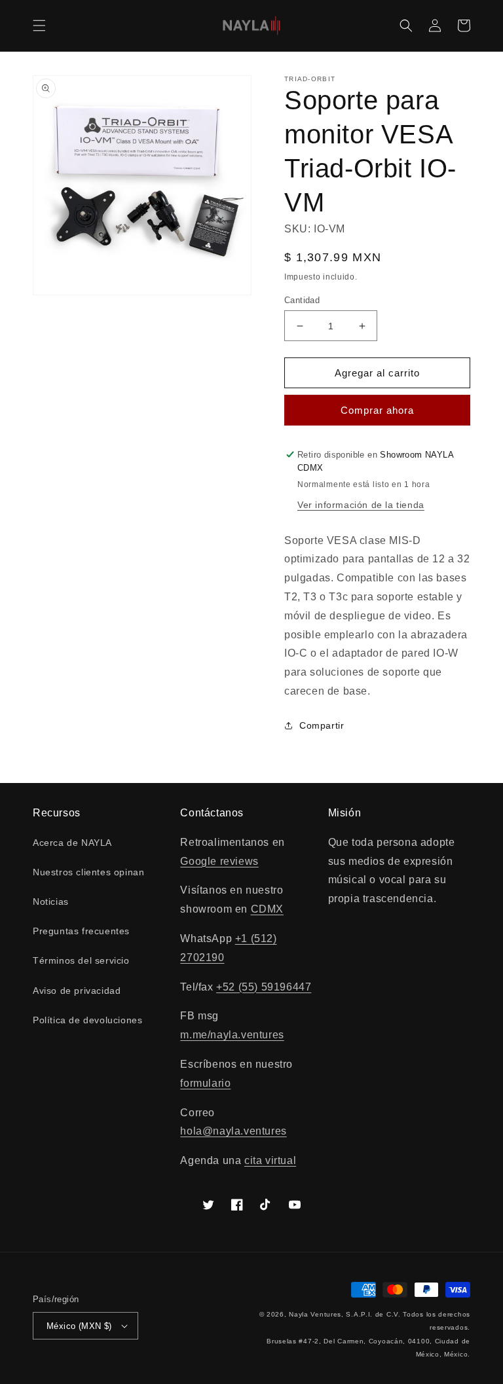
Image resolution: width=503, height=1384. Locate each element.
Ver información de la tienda (360, 505)
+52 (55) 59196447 (263, 986)
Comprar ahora (377, 410)
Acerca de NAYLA (72, 842)
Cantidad (302, 300)
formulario (205, 1083)
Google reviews (219, 861)
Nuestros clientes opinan (88, 872)
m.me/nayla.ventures (232, 1034)
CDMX (267, 909)
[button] (39, 25)
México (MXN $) (79, 1326)
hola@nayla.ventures (233, 1131)
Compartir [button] (321, 725)
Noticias (51, 901)
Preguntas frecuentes (81, 931)
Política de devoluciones (87, 1020)
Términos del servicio (81, 960)
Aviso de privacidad (77, 990)
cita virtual (270, 1160)
